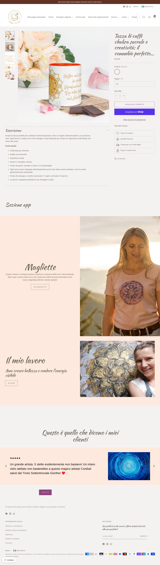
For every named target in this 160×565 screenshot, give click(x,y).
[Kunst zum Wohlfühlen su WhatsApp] (130, 7)
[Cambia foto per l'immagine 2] (10, 46)
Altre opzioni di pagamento (134, 120)
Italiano (136, 6)
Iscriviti (143, 536)
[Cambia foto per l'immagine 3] (10, 58)
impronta (9, 534)
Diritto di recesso (12, 539)
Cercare (8, 543)
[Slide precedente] (147, 417)
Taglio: (118, 79)
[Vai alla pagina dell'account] (148, 17)
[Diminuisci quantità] (116, 96)
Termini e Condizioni (14, 526)
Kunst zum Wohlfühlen (24, 554)
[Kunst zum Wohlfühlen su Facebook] (124, 7)
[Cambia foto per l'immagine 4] (10, 67)
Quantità (117, 91)
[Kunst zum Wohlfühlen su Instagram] (127, 7)
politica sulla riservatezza (15, 530)
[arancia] (117, 72)
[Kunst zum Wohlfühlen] (14, 17)
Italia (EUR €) (149, 6)
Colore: (120, 67)
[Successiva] (139, 17)
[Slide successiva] (153, 416)
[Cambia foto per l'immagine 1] (10, 36)
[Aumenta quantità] (123, 96)
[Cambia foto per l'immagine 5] (10, 75)
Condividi (121, 159)
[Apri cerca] (143, 17)
